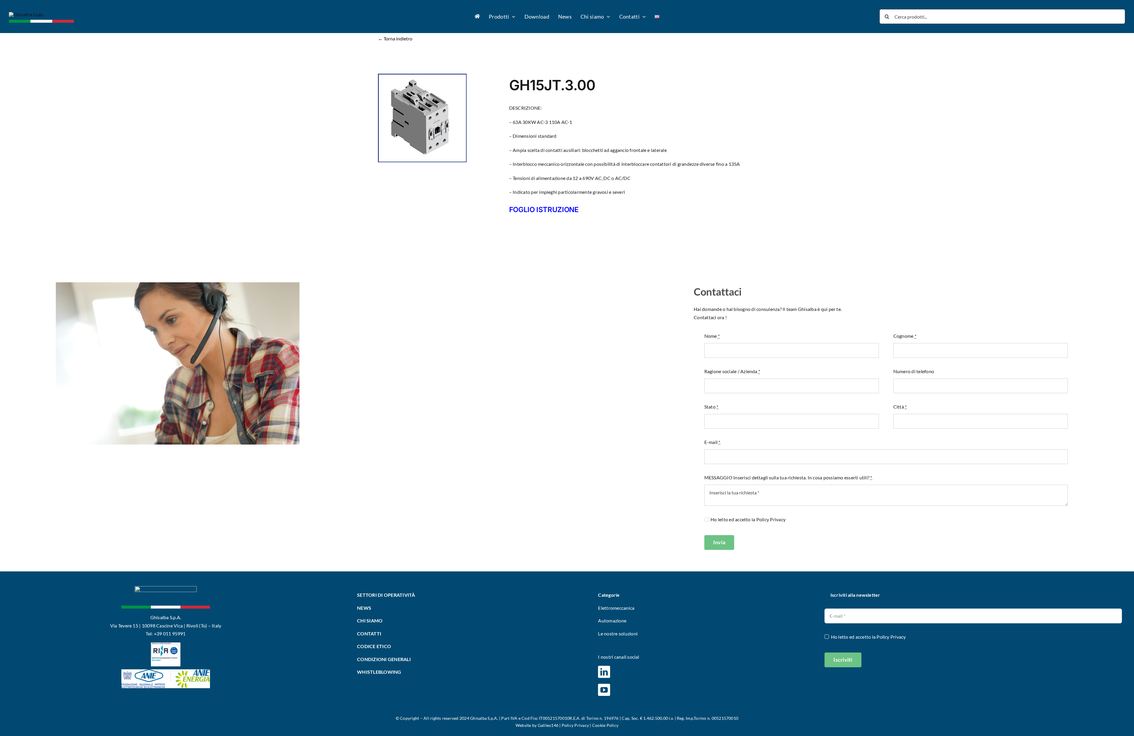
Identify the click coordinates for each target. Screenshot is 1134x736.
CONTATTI (369, 633)
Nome (712, 336)
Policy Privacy (771, 519)
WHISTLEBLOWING (379, 672)
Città (900, 406)
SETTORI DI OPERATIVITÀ (386, 595)
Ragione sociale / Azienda (732, 371)
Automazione (612, 620)
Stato (711, 406)
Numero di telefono (913, 371)
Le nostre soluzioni (618, 633)
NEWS (364, 608)
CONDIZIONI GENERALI (384, 659)
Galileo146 (548, 725)
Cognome (904, 336)
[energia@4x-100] (165, 671)
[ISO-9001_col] (165, 645)
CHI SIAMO (369, 620)
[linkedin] (604, 672)
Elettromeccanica (616, 608)
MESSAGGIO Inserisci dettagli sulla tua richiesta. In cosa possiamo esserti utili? (788, 477)
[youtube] (604, 690)
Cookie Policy (605, 725)
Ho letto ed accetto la (748, 519)
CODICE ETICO (374, 646)
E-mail (712, 442)
